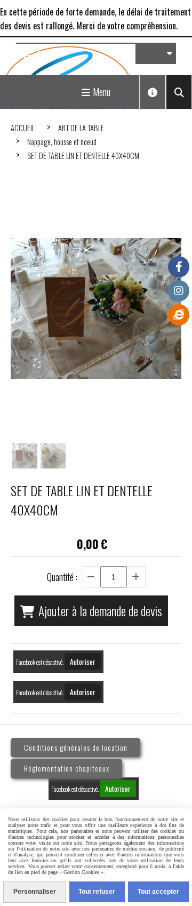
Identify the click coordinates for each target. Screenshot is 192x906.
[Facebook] (178, 266)
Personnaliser (34, 891)
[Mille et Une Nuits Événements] (178, 314)
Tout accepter (158, 891)
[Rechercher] (178, 92)
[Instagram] (178, 290)
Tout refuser (96, 891)
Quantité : (62, 577)
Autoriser (82, 661)
